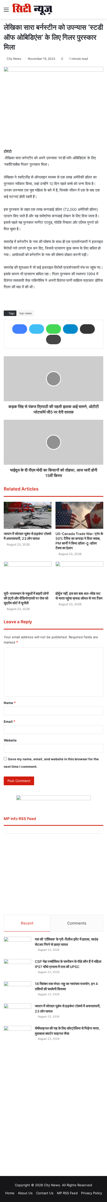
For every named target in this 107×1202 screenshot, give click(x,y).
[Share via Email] (87, 329)
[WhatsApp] (53, 329)
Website (10, 740)
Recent (27, 923)
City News (14, 58)
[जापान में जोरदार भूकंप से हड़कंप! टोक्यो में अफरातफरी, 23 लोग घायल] (28, 515)
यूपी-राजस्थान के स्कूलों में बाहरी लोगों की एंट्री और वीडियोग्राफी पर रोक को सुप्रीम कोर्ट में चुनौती (26, 598)
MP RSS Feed (67, 1193)
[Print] (53, 339)
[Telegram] (70, 329)
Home (9, 1193)
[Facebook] (19, 329)
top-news (25, 313)
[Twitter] (36, 329)
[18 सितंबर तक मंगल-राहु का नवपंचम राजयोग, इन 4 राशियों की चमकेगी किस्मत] (17, 990)
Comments (76, 923)
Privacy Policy (91, 1193)
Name (10, 703)
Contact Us (45, 1193)
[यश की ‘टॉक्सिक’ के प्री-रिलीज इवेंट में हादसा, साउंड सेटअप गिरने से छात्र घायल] (17, 946)
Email (9, 722)
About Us (25, 1193)
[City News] (32, 9)
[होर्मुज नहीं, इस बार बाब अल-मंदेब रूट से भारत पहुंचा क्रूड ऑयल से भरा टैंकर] (79, 575)
